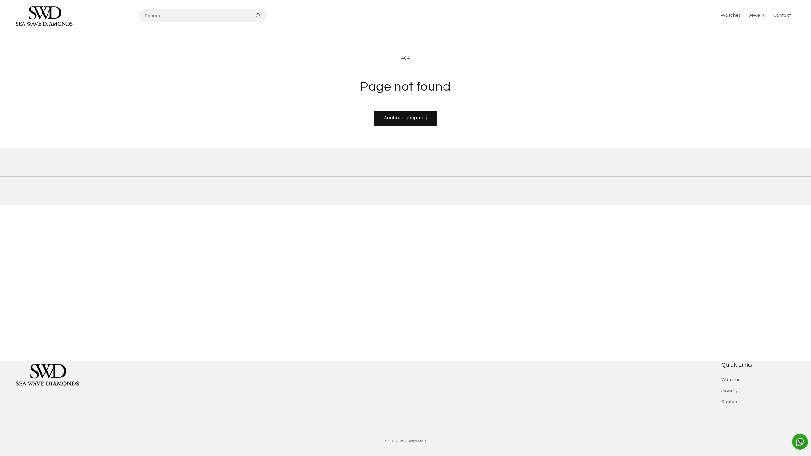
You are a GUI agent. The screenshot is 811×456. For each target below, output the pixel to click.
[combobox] (202, 16)
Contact (730, 402)
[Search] (258, 16)
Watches (731, 379)
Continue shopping (406, 118)
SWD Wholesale (412, 441)
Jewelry (729, 391)
